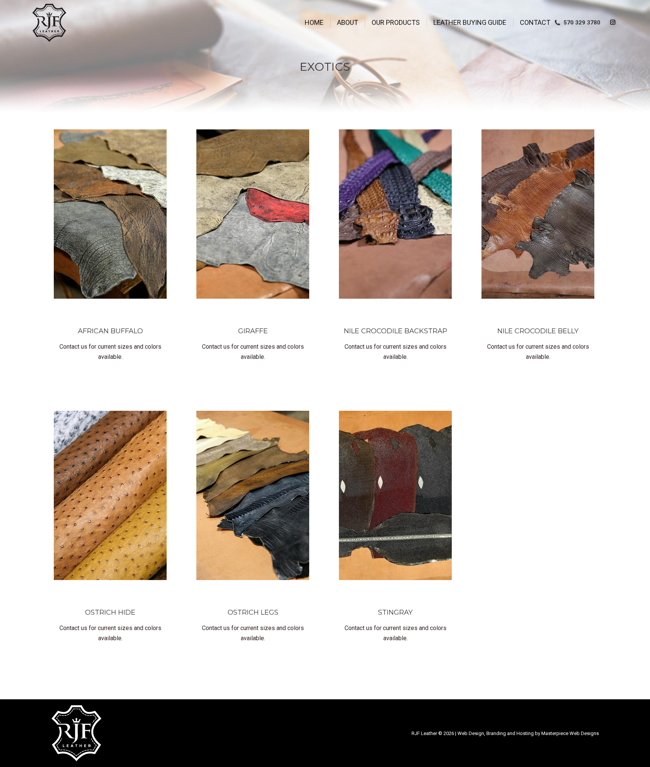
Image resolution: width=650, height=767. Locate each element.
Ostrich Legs (253, 612)
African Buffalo (110, 331)
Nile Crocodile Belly (538, 331)
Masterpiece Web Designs (570, 733)
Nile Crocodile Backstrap (395, 331)
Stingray (395, 612)
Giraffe (253, 331)
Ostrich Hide (110, 612)
